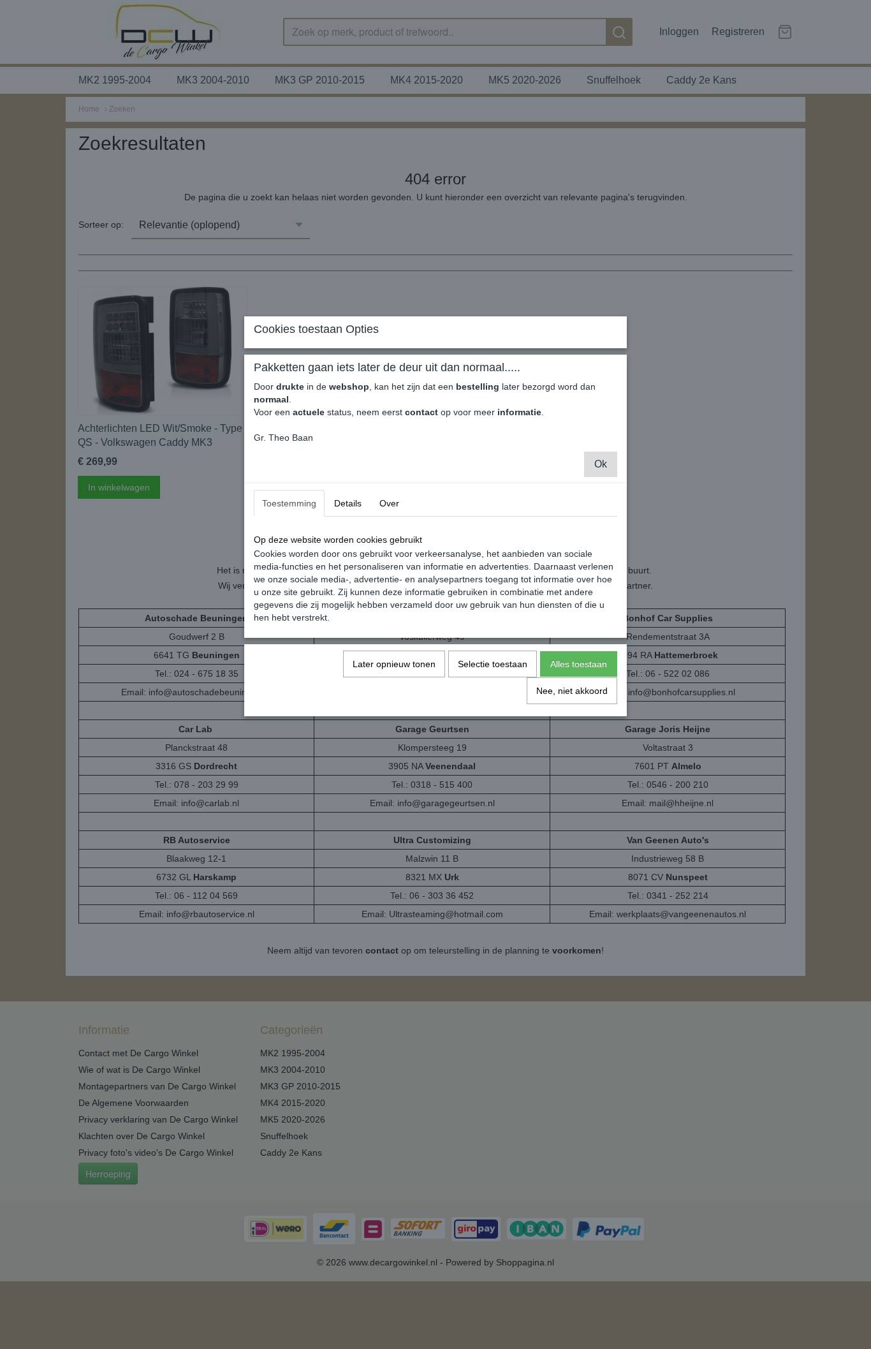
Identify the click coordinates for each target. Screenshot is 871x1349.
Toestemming (289, 503)
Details (348, 503)
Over (389, 503)
